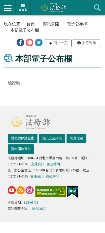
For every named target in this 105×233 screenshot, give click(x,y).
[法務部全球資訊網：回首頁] (52, 7)
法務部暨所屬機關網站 (23, 7)
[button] (20, 42)
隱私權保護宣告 (22, 138)
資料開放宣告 (21, 149)
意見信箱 (76, 138)
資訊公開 (51, 24)
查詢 (97, 7)
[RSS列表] (21, 190)
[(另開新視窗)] (12, 190)
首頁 (31, 24)
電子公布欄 (77, 24)
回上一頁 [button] (61, 43)
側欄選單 (7, 7)
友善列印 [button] (89, 43)
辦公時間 (53, 164)
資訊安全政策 (52, 138)
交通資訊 (37, 164)
